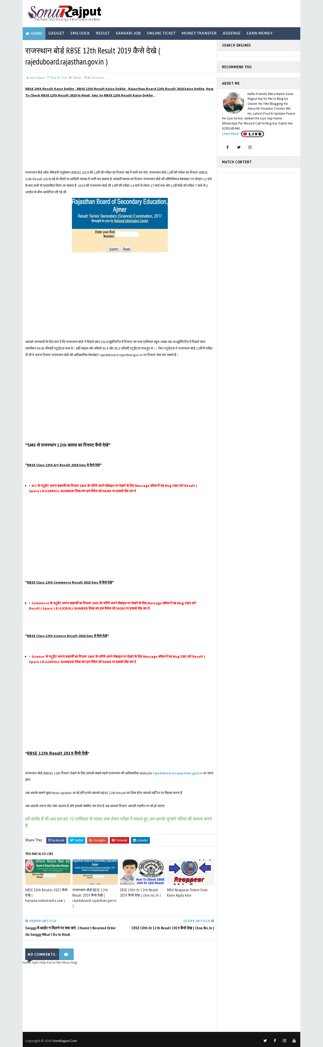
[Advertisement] (119, 134)
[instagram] (284, 1040)
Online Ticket (161, 33)
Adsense (232, 33)
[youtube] (294, 1040)
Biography (37, 46)
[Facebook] (227, 147)
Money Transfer (199, 33)
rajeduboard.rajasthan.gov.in (177, 773)
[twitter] (265, 1040)
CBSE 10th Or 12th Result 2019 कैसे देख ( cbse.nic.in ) (140, 892)
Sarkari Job (128, 33)
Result (103, 33)
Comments (96, 77)
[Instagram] (250, 147)
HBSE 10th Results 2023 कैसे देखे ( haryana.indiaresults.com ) (46, 895)
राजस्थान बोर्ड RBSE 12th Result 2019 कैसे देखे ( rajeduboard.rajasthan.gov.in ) (94, 897)
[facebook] (275, 1040)
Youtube (96, 46)
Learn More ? (231, 133)
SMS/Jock (80, 33)
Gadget (56, 33)
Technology (68, 46)
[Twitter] (239, 147)
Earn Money (260, 33)
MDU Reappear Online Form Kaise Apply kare (187, 892)
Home (36, 34)
